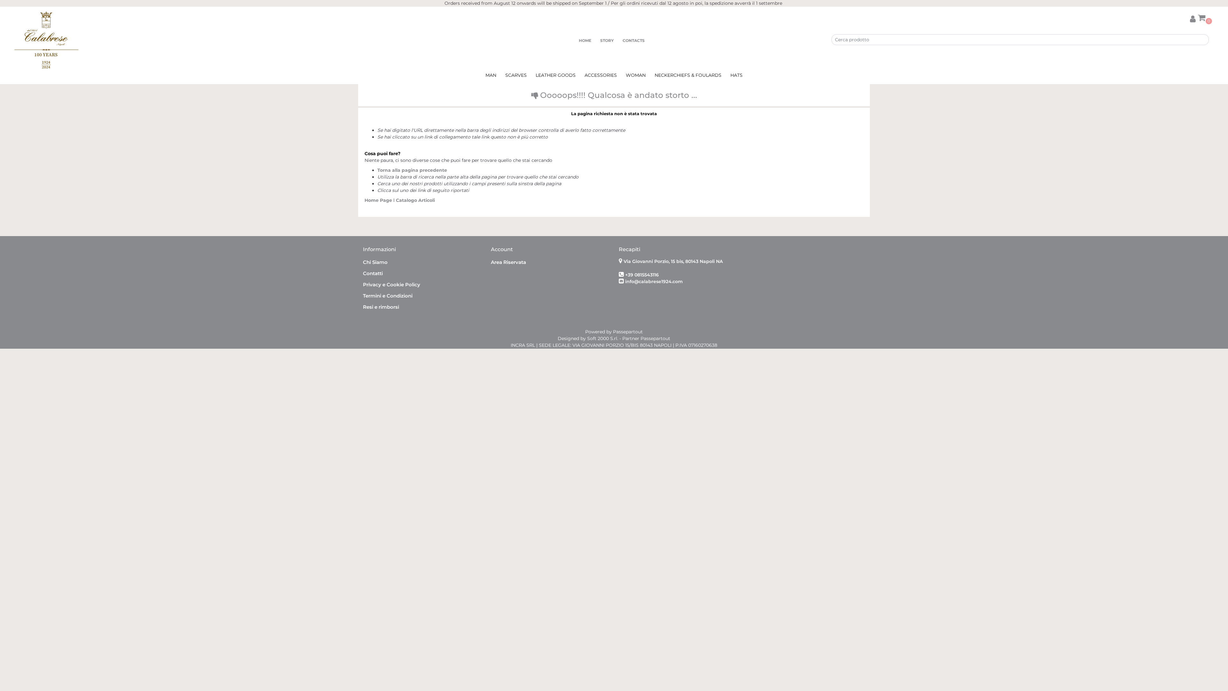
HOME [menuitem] (585, 40)
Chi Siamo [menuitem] (375, 262)
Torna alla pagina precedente (412, 170)
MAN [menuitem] (490, 75)
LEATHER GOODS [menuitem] (556, 75)
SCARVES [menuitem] (516, 75)
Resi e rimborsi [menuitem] (381, 307)
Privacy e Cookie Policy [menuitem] (391, 285)
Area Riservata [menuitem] (508, 262)
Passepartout (628, 332)
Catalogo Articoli (415, 200)
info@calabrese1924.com (654, 281)
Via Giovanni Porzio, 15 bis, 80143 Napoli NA (673, 261)
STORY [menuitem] (607, 40)
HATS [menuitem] (736, 75)
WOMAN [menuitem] (636, 75)
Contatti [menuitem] (373, 273)
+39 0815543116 (642, 275)
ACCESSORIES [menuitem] (601, 75)
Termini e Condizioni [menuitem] (388, 296)
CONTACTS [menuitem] (634, 40)
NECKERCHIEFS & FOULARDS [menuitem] (688, 75)
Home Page (379, 200)
